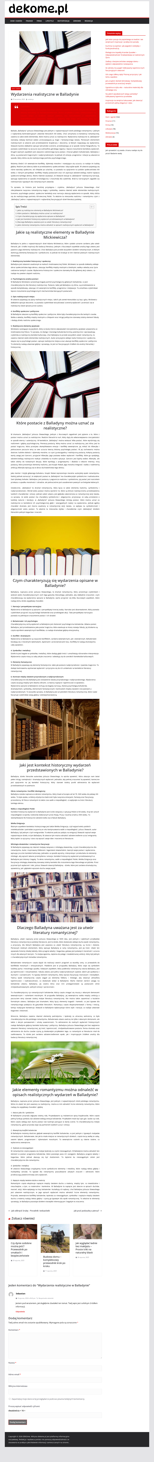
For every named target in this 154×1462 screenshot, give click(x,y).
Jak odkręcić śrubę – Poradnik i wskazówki (30, 1210)
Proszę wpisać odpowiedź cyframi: (24, 1406)
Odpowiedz (20, 1311)
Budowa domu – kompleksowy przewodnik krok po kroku (54, 1261)
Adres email (14, 1374)
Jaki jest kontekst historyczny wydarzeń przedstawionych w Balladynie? (46, 219)
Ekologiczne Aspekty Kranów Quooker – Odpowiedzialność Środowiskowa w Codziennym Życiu (125, 55)
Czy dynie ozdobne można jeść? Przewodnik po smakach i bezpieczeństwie (21, 1249)
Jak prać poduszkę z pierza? (86, 1210)
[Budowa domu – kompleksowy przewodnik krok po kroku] (55, 1225)
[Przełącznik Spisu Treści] (91, 207)
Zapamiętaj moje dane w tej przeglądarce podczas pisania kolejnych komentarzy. (48, 1399)
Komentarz (14, 1330)
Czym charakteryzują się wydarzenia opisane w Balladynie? (41, 216)
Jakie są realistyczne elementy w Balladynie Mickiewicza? (40, 210)
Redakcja (89, 21)
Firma (39, 21)
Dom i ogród (16, 21)
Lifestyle (50, 21)
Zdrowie (77, 21)
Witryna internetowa (17, 1386)
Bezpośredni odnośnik (46, 1298)
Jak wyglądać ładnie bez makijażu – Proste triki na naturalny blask (86, 1248)
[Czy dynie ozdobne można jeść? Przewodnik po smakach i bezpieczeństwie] (22, 1225)
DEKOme (26, 1436)
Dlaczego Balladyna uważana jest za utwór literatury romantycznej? (44, 222)
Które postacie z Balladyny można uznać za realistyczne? (40, 213)
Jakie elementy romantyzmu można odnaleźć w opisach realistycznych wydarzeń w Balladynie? (55, 225)
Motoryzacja (63, 21)
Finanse (29, 21)
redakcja (31, 99)
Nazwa (12, 1362)
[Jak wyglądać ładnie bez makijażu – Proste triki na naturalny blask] (87, 1225)
